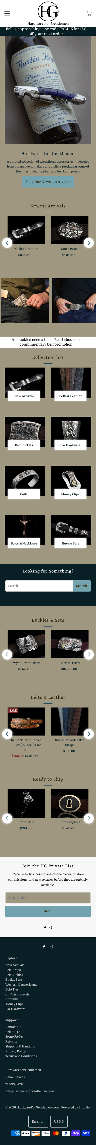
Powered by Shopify (75, 1107)
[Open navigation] (7, 13)
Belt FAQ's (12, 1032)
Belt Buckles (14, 975)
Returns (11, 1041)
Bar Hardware (15, 1009)
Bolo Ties (12, 989)
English (38, 1121)
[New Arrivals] (25, 383)
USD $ (59, 1121)
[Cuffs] (25, 481)
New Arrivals (14, 965)
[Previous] (7, 243)
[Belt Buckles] (25, 432)
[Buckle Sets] (71, 530)
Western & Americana (21, 984)
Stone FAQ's (14, 1036)
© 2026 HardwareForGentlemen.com (32, 1107)
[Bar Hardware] (71, 432)
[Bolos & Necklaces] (25, 530)
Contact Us (13, 1027)
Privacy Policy (15, 1051)
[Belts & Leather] (71, 383)
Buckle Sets (13, 979)
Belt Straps (13, 970)
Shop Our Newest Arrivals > (48, 181)
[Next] (89, 243)
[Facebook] (45, 927)
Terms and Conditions (21, 1056)
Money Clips (14, 1004)
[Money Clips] (71, 481)
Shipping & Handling (20, 1046)
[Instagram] (50, 927)
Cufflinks (12, 999)
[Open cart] (89, 13)
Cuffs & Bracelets (17, 994)
